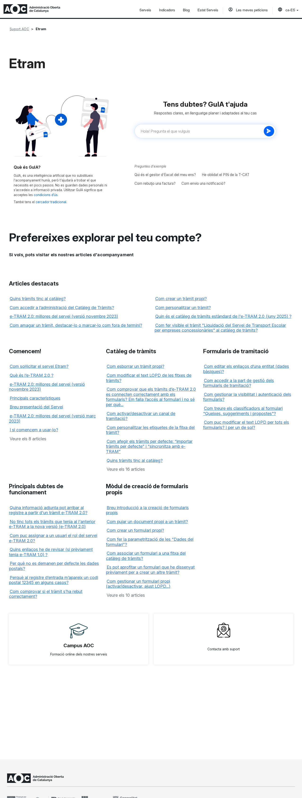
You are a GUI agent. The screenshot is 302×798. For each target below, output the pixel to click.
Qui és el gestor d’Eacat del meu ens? (165, 174)
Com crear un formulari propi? (135, 530)
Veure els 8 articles (28, 438)
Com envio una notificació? (203, 183)
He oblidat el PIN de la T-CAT (225, 174)
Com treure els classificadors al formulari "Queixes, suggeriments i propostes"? (243, 411)
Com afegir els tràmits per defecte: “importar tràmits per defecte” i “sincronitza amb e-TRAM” (149, 446)
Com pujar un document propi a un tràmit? (147, 521)
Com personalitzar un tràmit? (183, 307)
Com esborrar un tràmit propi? (135, 366)
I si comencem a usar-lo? (34, 429)
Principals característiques (35, 398)
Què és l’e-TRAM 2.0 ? (31, 375)
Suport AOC (19, 29)
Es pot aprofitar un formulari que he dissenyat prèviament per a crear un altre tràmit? (150, 570)
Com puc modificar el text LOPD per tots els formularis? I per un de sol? (246, 425)
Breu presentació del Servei (36, 406)
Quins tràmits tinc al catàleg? (38, 298)
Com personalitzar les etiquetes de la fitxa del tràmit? (150, 430)
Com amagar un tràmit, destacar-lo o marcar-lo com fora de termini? (76, 325)
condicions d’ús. (46, 195)
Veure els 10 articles (126, 595)
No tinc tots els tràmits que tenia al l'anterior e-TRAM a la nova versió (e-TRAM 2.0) (52, 524)
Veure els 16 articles (126, 469)
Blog (186, 9)
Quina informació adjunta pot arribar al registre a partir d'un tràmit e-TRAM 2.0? (48, 510)
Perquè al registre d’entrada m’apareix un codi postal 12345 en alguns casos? (53, 580)
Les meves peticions (251, 9)
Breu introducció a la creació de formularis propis (147, 510)
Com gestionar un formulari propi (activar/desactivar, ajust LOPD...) (138, 584)
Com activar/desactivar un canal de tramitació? (140, 416)
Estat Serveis (207, 9)
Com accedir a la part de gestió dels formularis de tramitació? (238, 383)
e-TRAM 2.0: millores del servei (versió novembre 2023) (64, 316)
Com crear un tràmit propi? (181, 298)
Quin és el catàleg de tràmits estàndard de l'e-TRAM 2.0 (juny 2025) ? (223, 316)
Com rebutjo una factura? (155, 183)
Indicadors (167, 9)
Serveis (145, 9)
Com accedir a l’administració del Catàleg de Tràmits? (62, 307)
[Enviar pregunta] (269, 131)
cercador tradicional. (51, 202)
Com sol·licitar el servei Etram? (39, 366)
